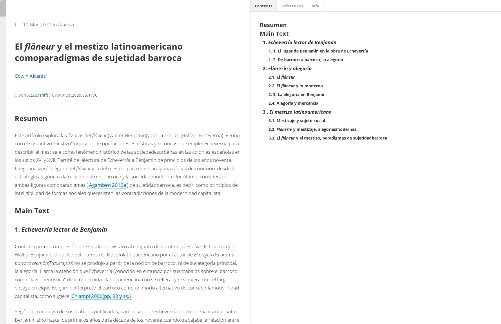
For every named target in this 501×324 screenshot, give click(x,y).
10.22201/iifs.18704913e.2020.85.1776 (60, 95)
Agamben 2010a (107, 185)
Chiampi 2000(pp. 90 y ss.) (101, 296)
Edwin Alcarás (30, 76)
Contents (263, 5)
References (292, 5)
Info (315, 5)
